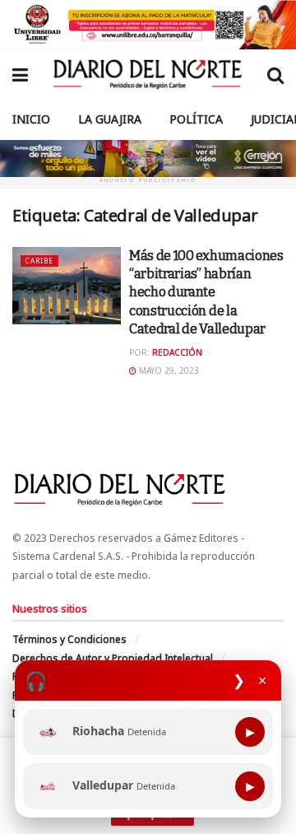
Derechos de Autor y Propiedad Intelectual (112, 658)
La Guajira (109, 119)
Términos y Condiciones (69, 639)
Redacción (177, 352)
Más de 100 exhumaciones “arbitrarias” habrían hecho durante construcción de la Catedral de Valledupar (206, 293)
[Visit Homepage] (147, 74)
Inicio (31, 119)
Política (196, 119)
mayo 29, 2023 (167, 370)
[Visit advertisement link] (148, 24)
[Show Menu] (20, 74)
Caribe (39, 260)
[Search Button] (275, 74)
